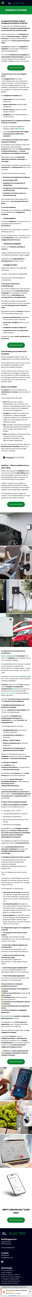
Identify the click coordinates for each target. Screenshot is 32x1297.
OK (18, 1296)
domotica (16, 689)
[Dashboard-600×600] (16, 1151)
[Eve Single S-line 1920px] (16, 1117)
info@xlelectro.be (7, 1258)
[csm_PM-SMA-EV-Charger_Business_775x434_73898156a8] (16, 630)
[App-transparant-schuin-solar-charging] (16, 1184)
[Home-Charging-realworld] (16, 1083)
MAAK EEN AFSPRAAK (16, 68)
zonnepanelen (11, 656)
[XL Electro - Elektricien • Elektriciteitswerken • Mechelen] (16, 2)
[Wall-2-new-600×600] (16, 529)
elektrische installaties (8, 693)
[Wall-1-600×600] (16, 596)
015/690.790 (5, 1255)
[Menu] (2, 3)
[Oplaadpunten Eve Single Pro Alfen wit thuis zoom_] (16, 562)
